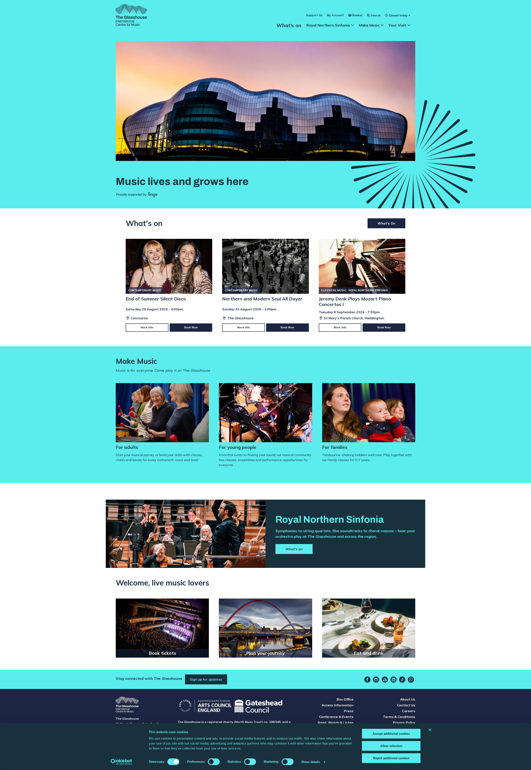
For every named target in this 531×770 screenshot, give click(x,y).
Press (348, 711)
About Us (407, 699)
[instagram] (376, 679)
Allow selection (391, 746)
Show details (310, 762)
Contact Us (406, 705)
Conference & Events (336, 717)
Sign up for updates (206, 679)
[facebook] (367, 679)
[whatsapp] (411, 679)
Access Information (337, 705)
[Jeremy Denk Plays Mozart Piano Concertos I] (362, 285)
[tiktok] (402, 679)
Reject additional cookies (391, 758)
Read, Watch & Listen (335, 722)
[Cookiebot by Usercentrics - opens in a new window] (121, 762)
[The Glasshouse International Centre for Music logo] (131, 15)
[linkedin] (393, 679)
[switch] (214, 761)
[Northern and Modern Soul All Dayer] (265, 285)
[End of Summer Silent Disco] (169, 285)
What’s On (386, 223)
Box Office (345, 699)
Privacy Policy (404, 722)
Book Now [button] (191, 327)
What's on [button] (294, 549)
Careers (408, 711)
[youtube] (385, 679)
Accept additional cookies (391, 733)
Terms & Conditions (399, 717)
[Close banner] (430, 729)
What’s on (288, 25)
